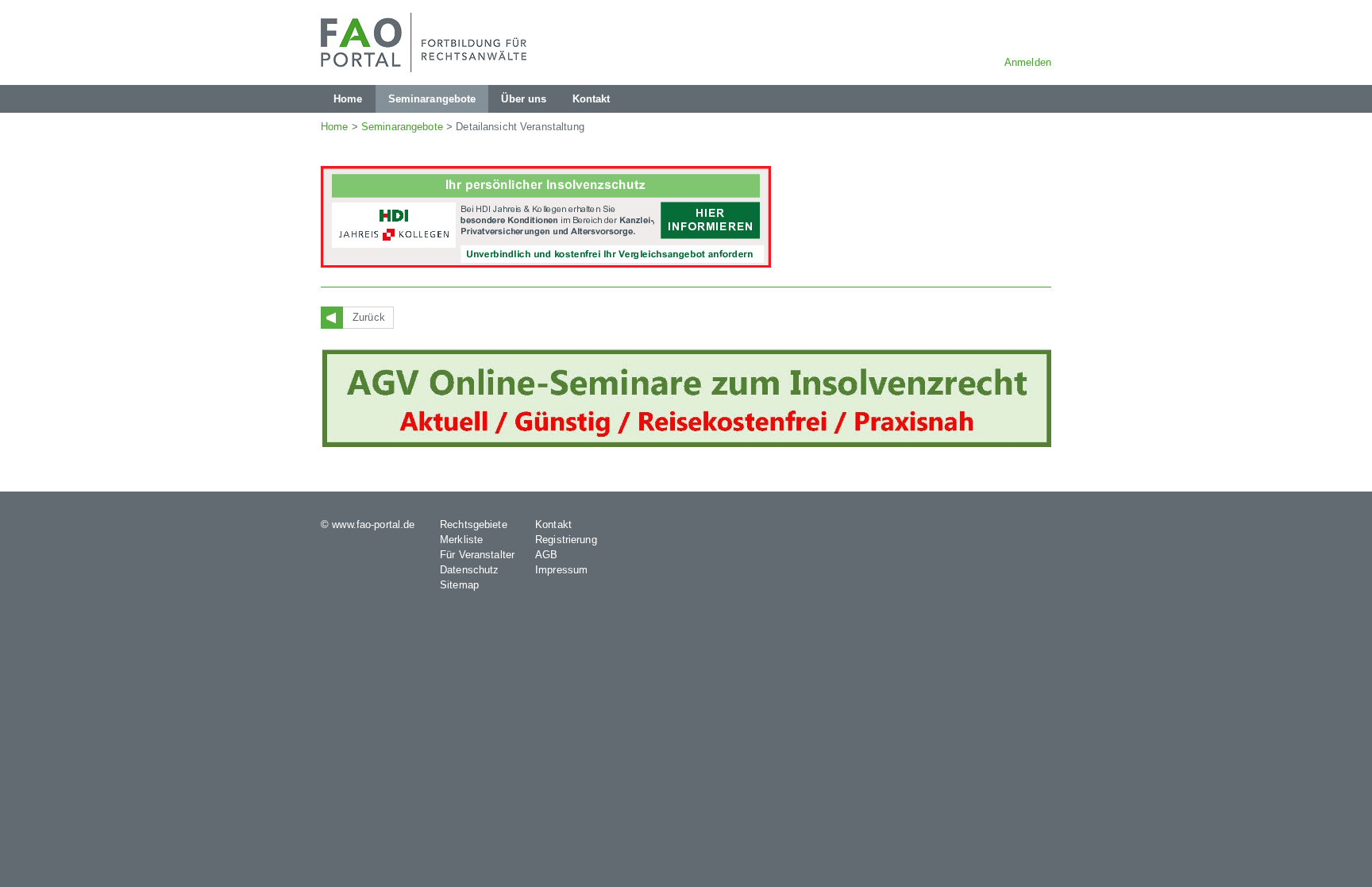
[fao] (428, 42)
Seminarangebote (402, 127)
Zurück (369, 317)
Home (335, 127)
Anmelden (1027, 62)
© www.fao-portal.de (367, 524)
